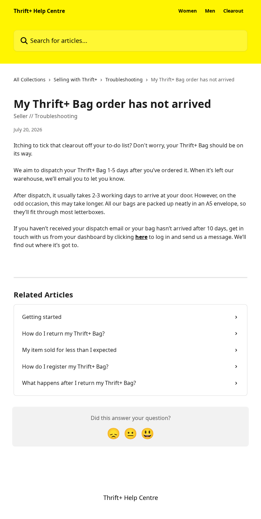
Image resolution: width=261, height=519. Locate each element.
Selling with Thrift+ (75, 79)
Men (210, 11)
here (141, 237)
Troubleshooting (124, 79)
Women (187, 11)
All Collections (30, 79)
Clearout (233, 11)
